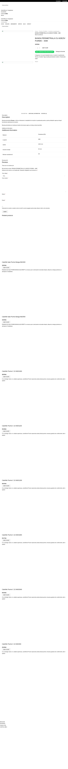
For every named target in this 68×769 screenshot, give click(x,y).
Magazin (37, 665)
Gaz (2, 692)
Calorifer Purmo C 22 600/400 (11, 644)
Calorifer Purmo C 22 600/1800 (12, 535)
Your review (5, 178)
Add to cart (45, 47)
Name (4, 194)
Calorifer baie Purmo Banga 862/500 (13, 317)
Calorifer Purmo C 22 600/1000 (12, 371)
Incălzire (57, 56)
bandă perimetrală (50, 56)
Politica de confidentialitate (30, 690)
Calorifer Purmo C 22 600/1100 (12, 426)
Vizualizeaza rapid (3, 259)
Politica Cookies (27, 687)
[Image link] (8, 664)
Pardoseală (62, 56)
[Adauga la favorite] (7, 259)
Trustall (6, 718)
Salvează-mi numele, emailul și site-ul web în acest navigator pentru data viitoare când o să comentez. (26, 208)
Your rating (5, 173)
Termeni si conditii (28, 697)
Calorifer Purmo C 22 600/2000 (12, 589)
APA (2, 687)
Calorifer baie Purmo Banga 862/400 (13, 262)
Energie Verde (4, 690)
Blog (36, 668)
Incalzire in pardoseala (54, 31)
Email (3, 200)
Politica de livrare (28, 692)
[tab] (24, 113)
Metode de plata (27, 685)
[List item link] (17, 677)
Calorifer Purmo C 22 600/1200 (12, 480)
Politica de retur (27, 695)
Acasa (36, 660)
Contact (37, 670)
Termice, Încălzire (43, 31)
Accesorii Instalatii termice (47, 55)
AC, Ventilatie (4, 685)
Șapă (36, 58)
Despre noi (37, 663)
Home (36, 31)
